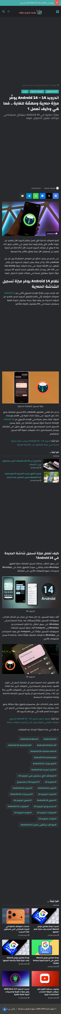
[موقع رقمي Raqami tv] (30, 11)
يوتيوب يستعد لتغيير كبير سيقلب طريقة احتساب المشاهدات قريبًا (48, 991)
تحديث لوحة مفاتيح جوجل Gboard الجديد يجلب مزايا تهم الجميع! (46, 929)
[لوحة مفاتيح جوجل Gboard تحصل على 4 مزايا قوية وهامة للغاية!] (45, 947)
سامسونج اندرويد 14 (44, 806)
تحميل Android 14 (46, 800)
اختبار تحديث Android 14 (43, 770)
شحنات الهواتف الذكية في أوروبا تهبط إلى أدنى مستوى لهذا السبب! (16, 929)
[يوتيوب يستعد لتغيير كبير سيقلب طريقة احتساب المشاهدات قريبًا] (45, 978)
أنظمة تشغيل (27, 85)
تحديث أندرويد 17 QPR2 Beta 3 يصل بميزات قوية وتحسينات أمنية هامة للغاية (16, 991)
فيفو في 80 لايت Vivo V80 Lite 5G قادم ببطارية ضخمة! (32, 3)
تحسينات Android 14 (20, 794)
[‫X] (49, 196)
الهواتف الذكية (37, 91)
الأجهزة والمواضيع (41, 85)
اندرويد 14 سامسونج (27, 782)
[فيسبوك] (56, 196)
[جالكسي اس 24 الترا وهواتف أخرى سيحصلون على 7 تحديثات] (51, 464)
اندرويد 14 (50, 782)
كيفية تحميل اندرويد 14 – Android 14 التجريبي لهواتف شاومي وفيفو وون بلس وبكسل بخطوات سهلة (33, 720)
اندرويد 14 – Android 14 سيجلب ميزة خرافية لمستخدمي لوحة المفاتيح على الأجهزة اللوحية (35, 443)
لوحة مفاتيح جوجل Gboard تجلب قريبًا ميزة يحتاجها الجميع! (16, 959)
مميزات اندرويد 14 (46, 812)
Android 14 (10, 293)
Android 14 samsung (44, 757)
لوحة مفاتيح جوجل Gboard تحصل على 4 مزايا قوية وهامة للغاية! (46, 960)
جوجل (25, 91)
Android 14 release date (42, 751)
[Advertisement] (30, 50)
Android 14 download (19, 745)
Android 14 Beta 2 (46, 745)
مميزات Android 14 (17, 806)
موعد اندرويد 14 (22, 812)
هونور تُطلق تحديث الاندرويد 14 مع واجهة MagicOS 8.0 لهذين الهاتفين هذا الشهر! (23, 475)
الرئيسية (54, 85)
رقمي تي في (10, 1009)
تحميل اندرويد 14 (21, 800)
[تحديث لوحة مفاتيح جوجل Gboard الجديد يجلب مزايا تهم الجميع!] (45, 916)
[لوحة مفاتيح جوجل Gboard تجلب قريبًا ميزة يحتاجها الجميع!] (15, 947)
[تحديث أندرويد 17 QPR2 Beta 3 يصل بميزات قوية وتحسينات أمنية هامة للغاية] (15, 978)
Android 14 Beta (28, 739)
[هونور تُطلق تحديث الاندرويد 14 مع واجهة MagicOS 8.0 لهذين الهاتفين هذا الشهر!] (51, 477)
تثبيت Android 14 (46, 788)
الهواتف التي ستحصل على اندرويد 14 (36, 776)
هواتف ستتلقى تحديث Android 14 (38, 825)
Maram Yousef (49, 188)
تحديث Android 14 (22, 788)
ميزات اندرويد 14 (47, 819)
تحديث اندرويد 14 (46, 794)
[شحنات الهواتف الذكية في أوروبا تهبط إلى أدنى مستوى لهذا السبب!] (15, 916)
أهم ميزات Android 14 (44, 763)
